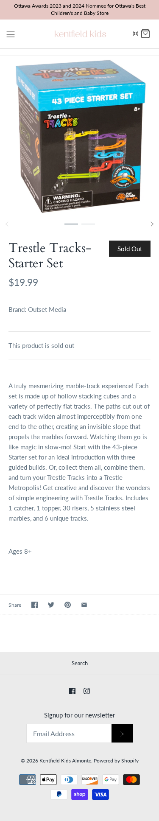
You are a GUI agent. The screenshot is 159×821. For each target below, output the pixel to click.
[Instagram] (87, 691)
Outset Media (47, 309)
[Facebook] (72, 691)
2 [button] (88, 228)
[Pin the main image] (67, 605)
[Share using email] (84, 605)
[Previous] (7, 224)
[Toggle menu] (10, 33)
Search (80, 663)
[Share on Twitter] (51, 605)
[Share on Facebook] (34, 605)
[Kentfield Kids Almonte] (79, 34)
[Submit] (122, 733)
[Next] (152, 224)
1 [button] (71, 228)
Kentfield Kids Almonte (65, 760)
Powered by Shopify (116, 760)
